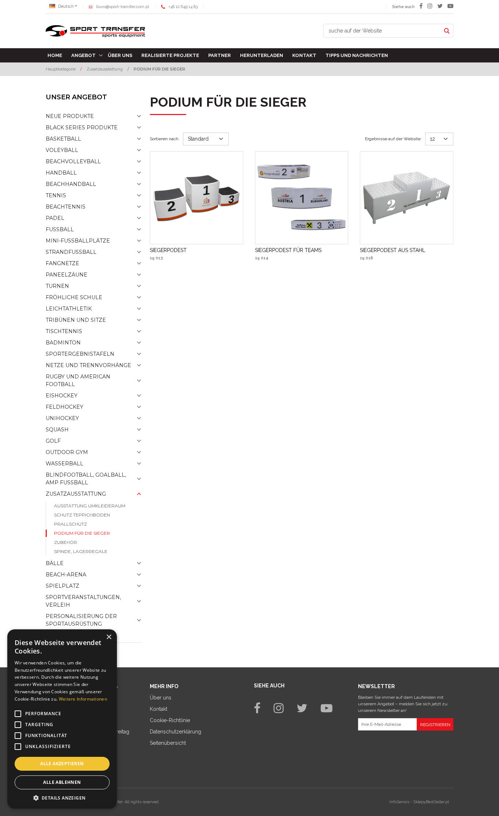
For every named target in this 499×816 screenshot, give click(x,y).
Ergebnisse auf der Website (393, 138)
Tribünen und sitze (76, 320)
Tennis (56, 195)
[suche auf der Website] (446, 30)
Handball (61, 172)
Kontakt (304, 55)
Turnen (57, 286)
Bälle (55, 563)
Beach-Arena (66, 574)
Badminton (63, 342)
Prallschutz (70, 524)
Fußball (60, 229)
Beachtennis (65, 206)
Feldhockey (64, 407)
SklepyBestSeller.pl (431, 802)
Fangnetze (62, 263)
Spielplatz (62, 586)
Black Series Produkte (82, 127)
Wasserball (64, 463)
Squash (57, 429)
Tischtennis (64, 331)
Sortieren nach (164, 138)
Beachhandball (71, 184)
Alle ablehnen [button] (62, 782)
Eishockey (61, 395)
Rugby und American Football (78, 380)
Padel (55, 218)
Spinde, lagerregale (80, 551)
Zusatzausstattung (76, 494)
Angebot (83, 55)
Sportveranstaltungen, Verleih (83, 601)
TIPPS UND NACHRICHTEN (356, 55)
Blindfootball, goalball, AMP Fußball (86, 479)
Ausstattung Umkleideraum (89, 505)
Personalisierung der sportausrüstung (81, 620)
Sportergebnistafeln (80, 354)
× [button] (108, 637)
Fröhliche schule (74, 297)
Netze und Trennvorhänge (88, 365)
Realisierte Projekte (170, 55)
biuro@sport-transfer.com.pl (122, 6)
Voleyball (62, 150)
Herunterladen (261, 55)
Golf (53, 441)
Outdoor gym (67, 452)
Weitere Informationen (83, 699)
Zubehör (65, 542)
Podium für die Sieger (82, 533)
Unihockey (62, 418)
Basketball (63, 139)
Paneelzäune (66, 274)
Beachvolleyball (73, 161)
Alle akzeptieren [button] (62, 763)
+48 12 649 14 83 (183, 6)
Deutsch (65, 6)
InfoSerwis (399, 802)
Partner (219, 55)
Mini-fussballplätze (78, 240)
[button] (62, 797)
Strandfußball (71, 252)
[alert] (62, 719)
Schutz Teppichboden (82, 515)
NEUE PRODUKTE (70, 116)
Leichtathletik (69, 308)
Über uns (120, 55)
